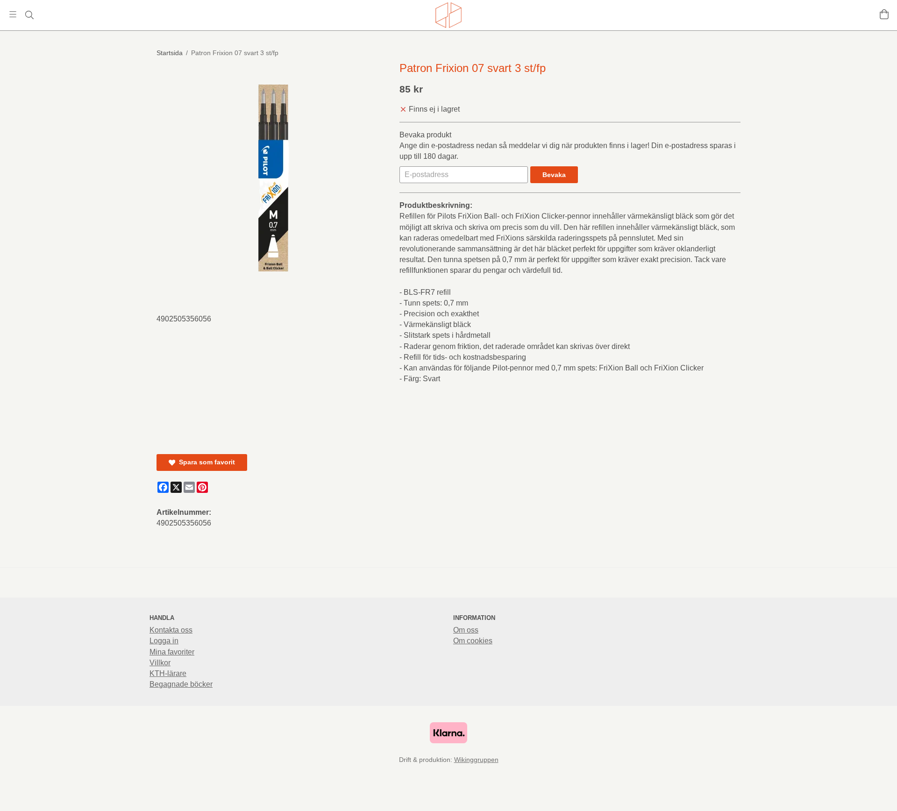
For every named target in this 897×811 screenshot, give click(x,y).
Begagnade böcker (181, 684)
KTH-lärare (168, 673)
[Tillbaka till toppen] (734, 798)
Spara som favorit (205, 462)
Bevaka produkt (425, 135)
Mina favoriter (172, 652)
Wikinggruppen (476, 759)
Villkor (160, 663)
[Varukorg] (884, 14)
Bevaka (554, 174)
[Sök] (29, 15)
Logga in (164, 641)
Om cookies (472, 641)
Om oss (465, 630)
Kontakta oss (171, 630)
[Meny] (13, 14)
